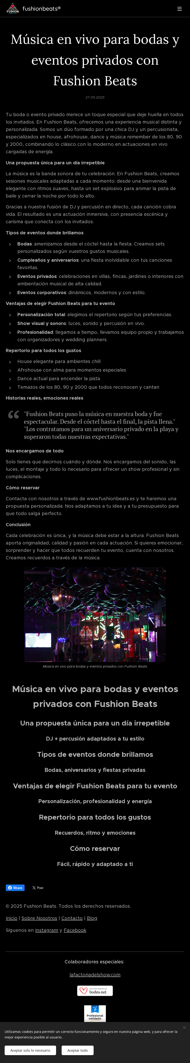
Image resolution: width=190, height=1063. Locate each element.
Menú (179, 8)
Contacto (72, 918)
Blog (92, 918)
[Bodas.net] (95, 994)
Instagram (46, 930)
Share (17, 888)
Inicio (11, 918)
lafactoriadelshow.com (95, 975)
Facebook (75, 930)
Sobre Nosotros (39, 918)
